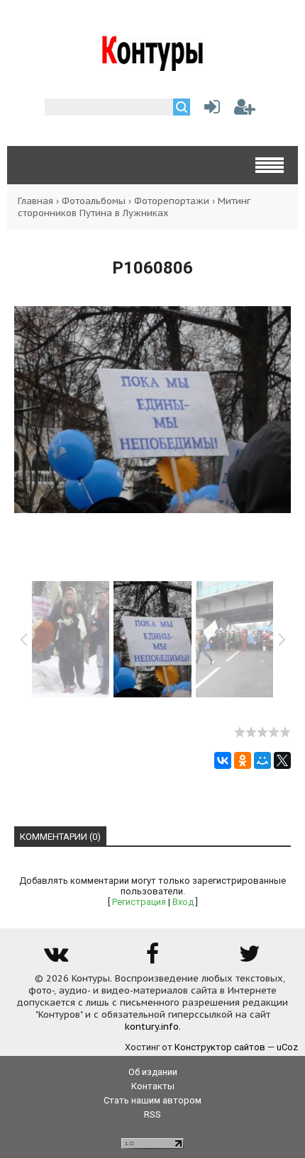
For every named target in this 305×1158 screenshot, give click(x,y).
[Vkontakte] (55, 958)
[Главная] (153, 65)
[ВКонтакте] (222, 760)
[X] (282, 760)
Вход (183, 901)
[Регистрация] (244, 110)
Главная (35, 201)
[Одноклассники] (242, 760)
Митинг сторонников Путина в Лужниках (134, 207)
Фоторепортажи (171, 201)
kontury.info (152, 1027)
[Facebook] (152, 958)
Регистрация (139, 901)
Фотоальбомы (94, 201)
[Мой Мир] (262, 760)
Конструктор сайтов (219, 1047)
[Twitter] (249, 958)
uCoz (287, 1047)
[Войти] (209, 110)
